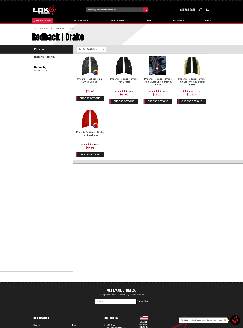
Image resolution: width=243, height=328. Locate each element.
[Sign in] (200, 9)
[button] (235, 320)
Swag (208, 21)
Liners (148, 21)
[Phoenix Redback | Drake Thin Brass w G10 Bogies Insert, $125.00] (191, 65)
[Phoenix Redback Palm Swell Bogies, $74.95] (90, 65)
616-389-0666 (187, 10)
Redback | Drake (44, 57)
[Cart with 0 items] (207, 9)
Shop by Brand (44, 21)
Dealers (36, 325)
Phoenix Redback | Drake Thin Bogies (124, 80)
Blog (74, 325)
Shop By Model (82, 21)
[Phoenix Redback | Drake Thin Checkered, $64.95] (90, 118)
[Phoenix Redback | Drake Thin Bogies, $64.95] (123, 65)
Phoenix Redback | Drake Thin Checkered (90, 133)
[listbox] (96, 49)
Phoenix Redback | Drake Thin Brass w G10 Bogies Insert (192, 82)
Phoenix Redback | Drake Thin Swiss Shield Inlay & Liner (158, 82)
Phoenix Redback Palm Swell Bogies (90, 80)
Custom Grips (117, 21)
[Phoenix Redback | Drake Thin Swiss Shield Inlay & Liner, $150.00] (158, 65)
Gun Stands (178, 21)
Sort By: (82, 49)
